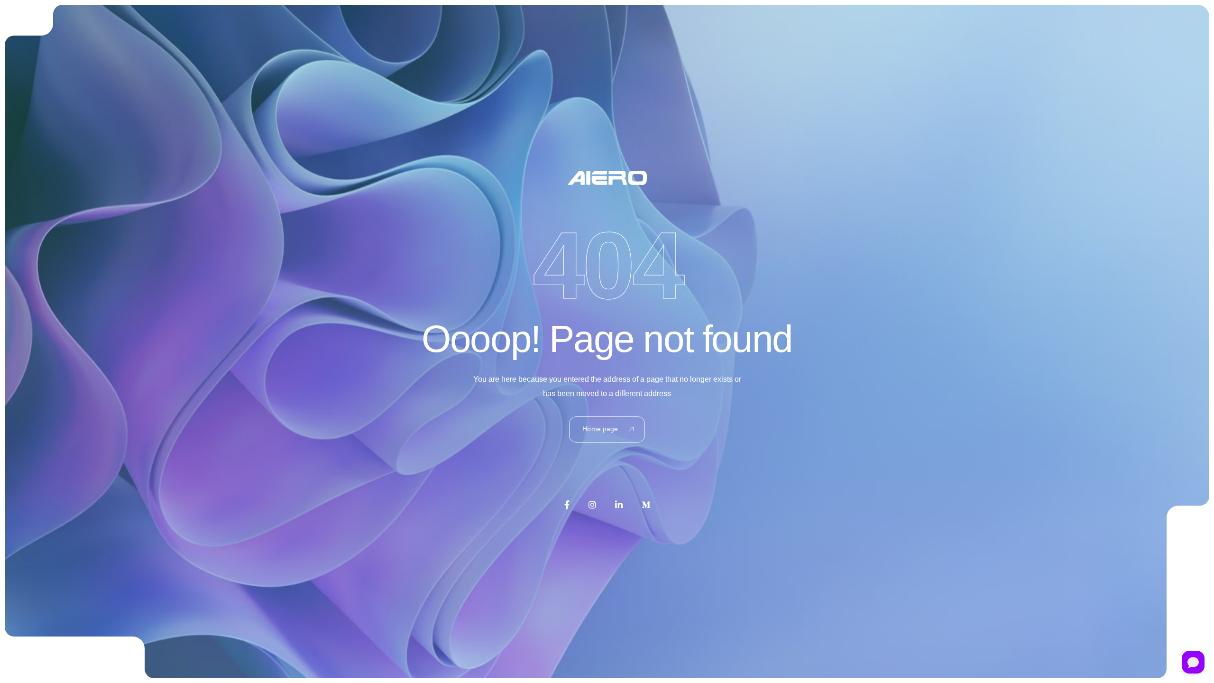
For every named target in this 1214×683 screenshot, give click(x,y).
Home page (600, 429)
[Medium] (646, 504)
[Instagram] (592, 504)
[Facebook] (567, 504)
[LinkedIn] (619, 504)
